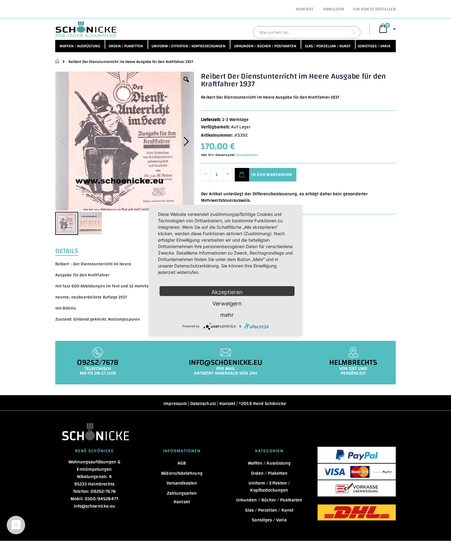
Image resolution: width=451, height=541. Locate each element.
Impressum (175, 403)
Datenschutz (203, 403)
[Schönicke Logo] (86, 29)
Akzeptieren (227, 292)
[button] (186, 84)
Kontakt (305, 9)
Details (66, 250)
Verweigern (227, 303)
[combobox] (306, 32)
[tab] (71, 250)
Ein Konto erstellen (374, 9)
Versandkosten (247, 155)
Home (57, 61)
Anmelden (333, 9)
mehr (227, 315)
